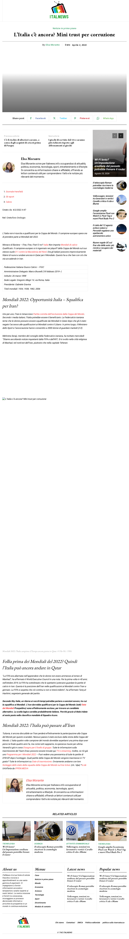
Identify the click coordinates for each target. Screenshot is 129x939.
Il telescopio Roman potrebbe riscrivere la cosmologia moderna (103, 185)
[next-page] (120, 135)
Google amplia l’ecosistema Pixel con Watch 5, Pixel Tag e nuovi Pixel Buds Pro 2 (103, 214)
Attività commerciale (77, 844)
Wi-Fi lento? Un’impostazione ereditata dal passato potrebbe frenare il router (109, 164)
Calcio (9, 202)
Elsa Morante (53, 45)
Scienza (38, 844)
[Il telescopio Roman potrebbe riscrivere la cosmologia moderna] (121, 185)
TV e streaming (63, 751)
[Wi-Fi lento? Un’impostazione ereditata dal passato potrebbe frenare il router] (110, 153)
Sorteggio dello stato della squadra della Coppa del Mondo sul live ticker (36, 765)
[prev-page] (114, 135)
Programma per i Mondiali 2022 (21, 754)
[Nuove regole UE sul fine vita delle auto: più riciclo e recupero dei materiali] (121, 246)
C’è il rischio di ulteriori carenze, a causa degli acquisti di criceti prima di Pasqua (22, 142)
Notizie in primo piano (64, 28)
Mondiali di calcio (69, 244)
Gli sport (10, 196)
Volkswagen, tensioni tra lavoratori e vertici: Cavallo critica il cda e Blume (103, 200)
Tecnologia (8, 844)
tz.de (84, 765)
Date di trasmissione (42, 761)
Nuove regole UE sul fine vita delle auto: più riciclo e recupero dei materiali (103, 246)
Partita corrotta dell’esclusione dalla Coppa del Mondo (58, 314)
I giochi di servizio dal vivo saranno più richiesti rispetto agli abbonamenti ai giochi (67, 142)
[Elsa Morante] (10, 167)
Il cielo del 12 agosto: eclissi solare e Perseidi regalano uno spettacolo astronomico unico (103, 230)
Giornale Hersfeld (14, 191)
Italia (45, 244)
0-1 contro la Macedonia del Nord (30, 252)
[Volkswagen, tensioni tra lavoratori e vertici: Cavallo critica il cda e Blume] (121, 200)
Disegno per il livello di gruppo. (37, 747)
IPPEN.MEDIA (21, 768)
